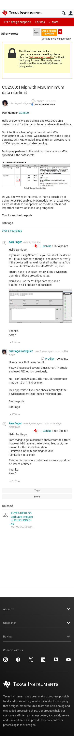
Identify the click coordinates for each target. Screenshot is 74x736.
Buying (7, 636)
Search (63, 13)
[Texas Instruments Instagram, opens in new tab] (5, 661)
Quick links (9, 622)
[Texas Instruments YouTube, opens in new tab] (68, 661)
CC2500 (24, 112)
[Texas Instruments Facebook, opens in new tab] (18, 661)
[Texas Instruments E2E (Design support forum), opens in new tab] (55, 661)
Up (10, 343)
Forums (40, 22)
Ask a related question (49, 32)
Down (19, 343)
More (55, 22)
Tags (37, 490)
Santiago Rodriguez (20, 103)
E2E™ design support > (17, 22)
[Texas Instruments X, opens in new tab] (30, 661)
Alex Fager (15, 241)
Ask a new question (60, 31)
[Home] (21, 12)
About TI (8, 609)
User (70, 13)
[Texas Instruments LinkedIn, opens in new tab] (43, 661)
